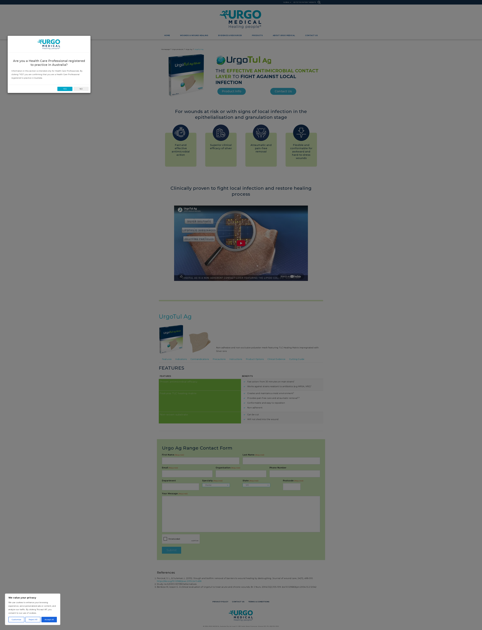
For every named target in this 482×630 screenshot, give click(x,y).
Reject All (33, 619)
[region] (32, 609)
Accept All (49, 619)
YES (65, 89)
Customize (16, 619)
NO (81, 89)
